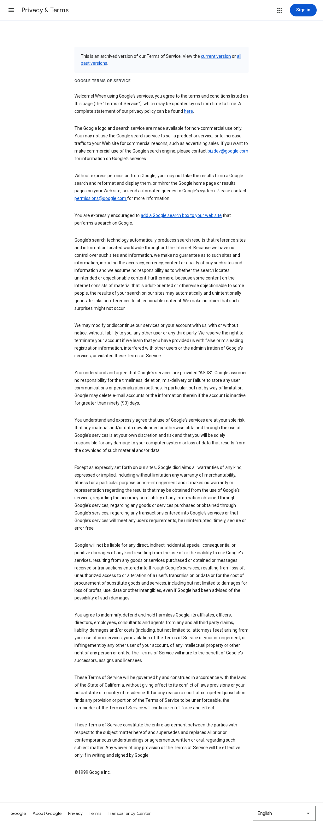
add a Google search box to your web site (181, 215)
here (188, 111)
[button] (11, 10)
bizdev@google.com (228, 150)
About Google (47, 813)
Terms (95, 813)
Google (18, 813)
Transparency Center (129, 813)
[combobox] (284, 813)
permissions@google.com (100, 198)
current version (216, 56)
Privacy (75, 813)
